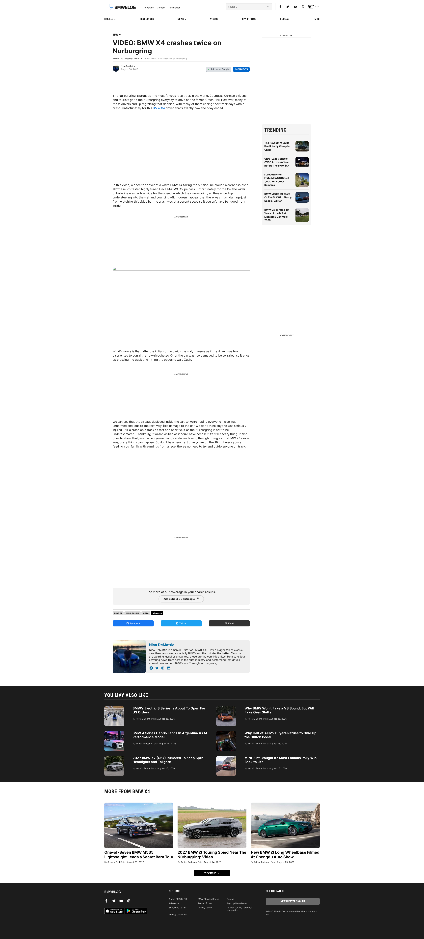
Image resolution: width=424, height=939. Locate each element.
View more (210, 873)
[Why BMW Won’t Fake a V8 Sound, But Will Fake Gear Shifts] (226, 708)
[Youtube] (295, 6)
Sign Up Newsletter (237, 903)
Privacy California (177, 914)
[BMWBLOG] (131, 892)
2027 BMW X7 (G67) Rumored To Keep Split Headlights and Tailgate (167, 760)
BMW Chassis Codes (208, 899)
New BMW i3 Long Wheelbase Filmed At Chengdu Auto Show (285, 854)
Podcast (285, 19)
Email (231, 623)
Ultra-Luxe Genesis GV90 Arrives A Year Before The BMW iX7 (276, 162)
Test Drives (147, 19)
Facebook (134, 623)
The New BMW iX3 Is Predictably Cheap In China (277, 146)
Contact (161, 8)
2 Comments (241, 69)
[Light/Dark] (311, 6)
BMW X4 (117, 34)
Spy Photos (249, 19)
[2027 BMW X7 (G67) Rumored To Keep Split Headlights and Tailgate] (114, 757)
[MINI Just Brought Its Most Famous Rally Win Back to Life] (226, 757)
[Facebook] (280, 6)
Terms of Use (205, 903)
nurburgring (132, 613)
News (181, 19)
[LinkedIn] (168, 668)
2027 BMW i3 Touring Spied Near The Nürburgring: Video (212, 854)
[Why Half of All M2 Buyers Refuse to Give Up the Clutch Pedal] (226, 732)
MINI (317, 19)
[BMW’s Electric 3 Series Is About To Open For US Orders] (114, 708)
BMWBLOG (118, 58)
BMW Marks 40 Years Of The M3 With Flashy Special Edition (278, 197)
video (146, 613)
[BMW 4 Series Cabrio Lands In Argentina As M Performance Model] (114, 732)
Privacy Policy (205, 907)
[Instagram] (302, 6)
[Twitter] (288, 6)
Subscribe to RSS (178, 907)
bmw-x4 (118, 613)
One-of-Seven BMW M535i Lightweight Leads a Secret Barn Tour (138, 854)
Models (108, 19)
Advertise (149, 8)
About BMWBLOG (178, 899)
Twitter (183, 623)
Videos (214, 19)
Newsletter (174, 8)
